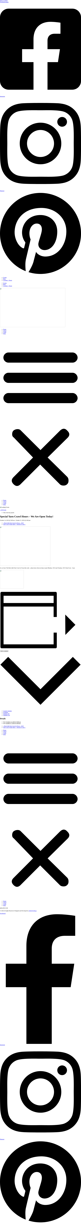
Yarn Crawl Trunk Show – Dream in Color (14, 524)
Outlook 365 (6, 713)
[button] (40, 417)
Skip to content (4, 0)
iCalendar (5, 712)
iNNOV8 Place (33, 910)
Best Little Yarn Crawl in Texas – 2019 (13, 523)
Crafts (4, 332)
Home (4, 329)
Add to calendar (4, 651)
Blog (4, 279)
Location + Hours (7, 280)
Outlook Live (6, 715)
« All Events (3, 510)
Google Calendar (7, 711)
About (4, 330)
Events (5, 277)
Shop (4, 333)
